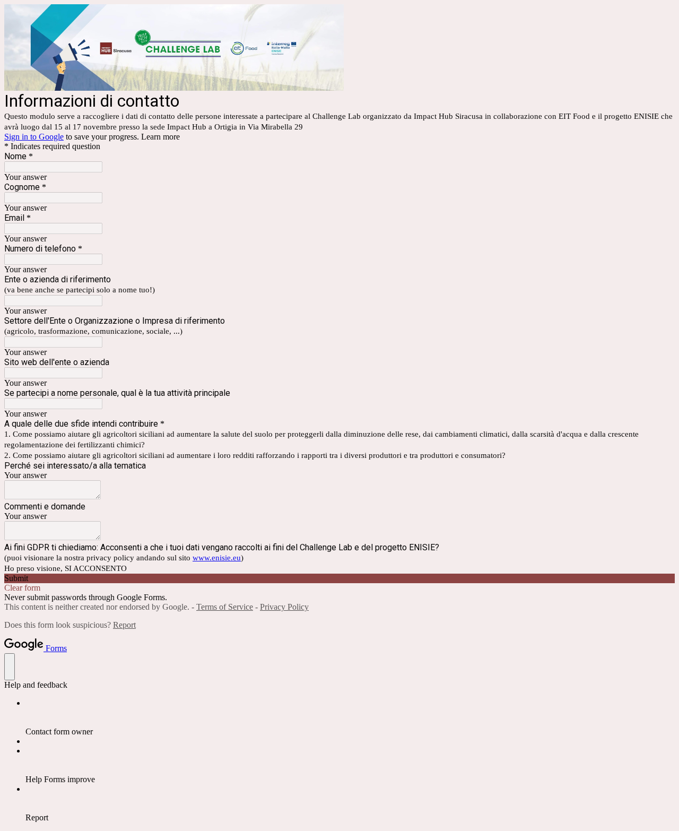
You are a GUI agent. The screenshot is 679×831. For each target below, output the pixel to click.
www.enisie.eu (217, 557)
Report (124, 624)
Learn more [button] (160, 136)
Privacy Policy (284, 606)
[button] (339, 578)
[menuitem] (350, 717)
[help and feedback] (9, 666)
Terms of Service (224, 606)
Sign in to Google (34, 136)
